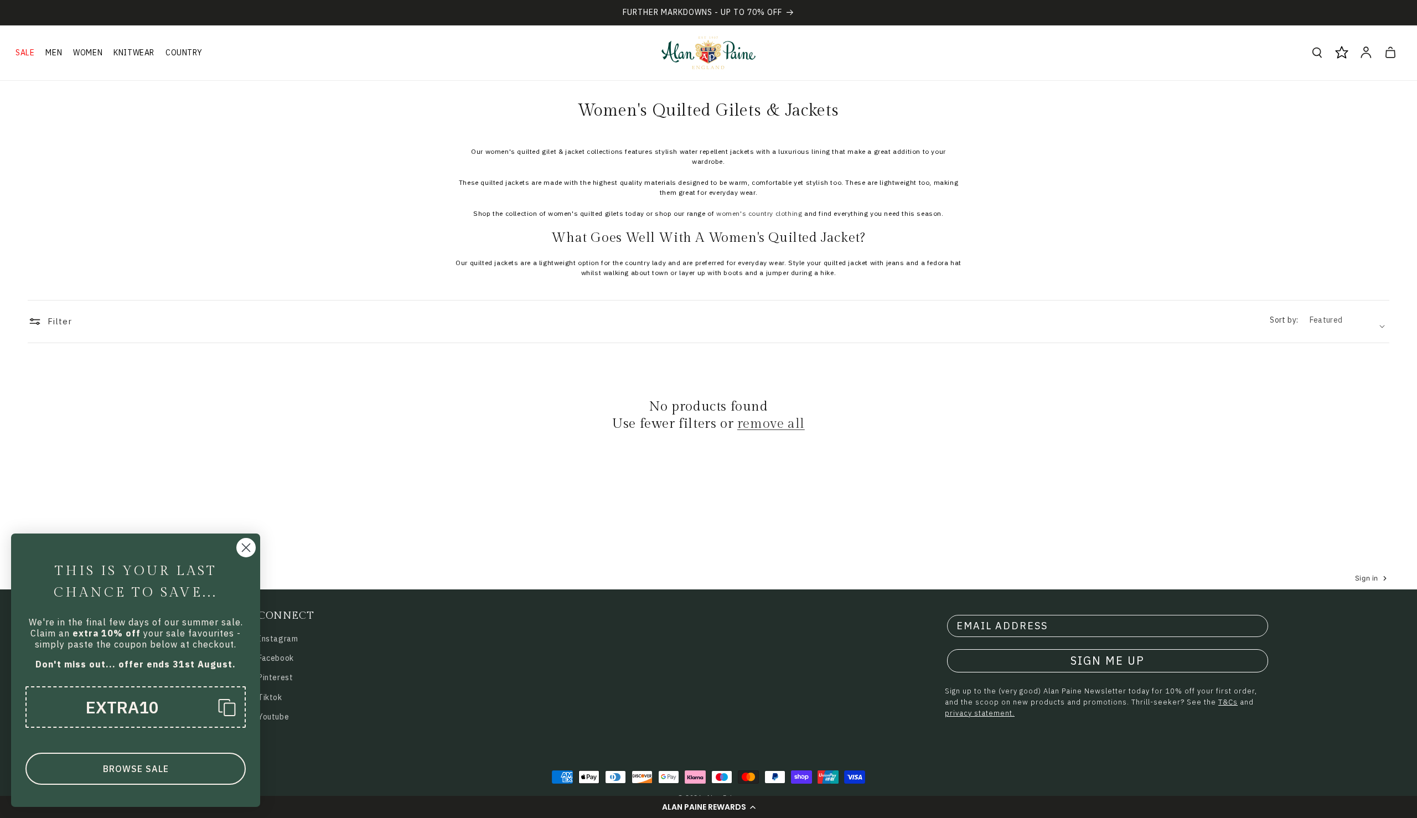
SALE (24, 53)
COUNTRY (184, 53)
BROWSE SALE (136, 768)
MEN (53, 53)
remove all (771, 424)
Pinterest (275, 677)
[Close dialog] (246, 547)
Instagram (278, 639)
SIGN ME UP (1107, 660)
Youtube (273, 717)
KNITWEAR (133, 53)
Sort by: (1284, 320)
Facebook (276, 658)
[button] (708, 807)
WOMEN (87, 53)
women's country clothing (759, 213)
